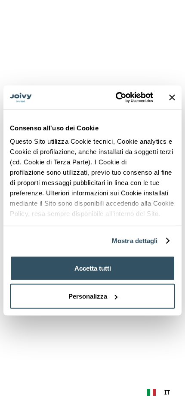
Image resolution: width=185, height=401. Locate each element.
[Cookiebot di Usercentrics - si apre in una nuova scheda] (116, 97)
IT (167, 392)
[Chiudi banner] (172, 97)
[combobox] (158, 392)
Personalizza (87, 296)
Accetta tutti (92, 267)
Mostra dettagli (135, 240)
